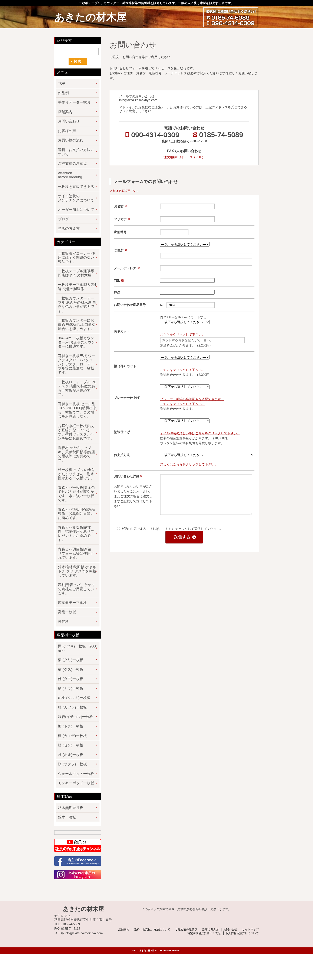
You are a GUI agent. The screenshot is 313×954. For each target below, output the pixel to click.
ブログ (63, 219)
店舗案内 (65, 112)
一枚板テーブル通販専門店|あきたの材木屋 (76, 273)
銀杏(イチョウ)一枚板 (75, 717)
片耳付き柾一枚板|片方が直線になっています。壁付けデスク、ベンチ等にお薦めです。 (76, 432)
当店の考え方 (69, 229)
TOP (61, 83)
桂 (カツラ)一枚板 (72, 707)
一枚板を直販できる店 (76, 187)
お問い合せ (230, 929)
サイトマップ (250, 929)
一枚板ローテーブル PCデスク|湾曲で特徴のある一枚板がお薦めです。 (77, 388)
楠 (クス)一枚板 (70, 669)
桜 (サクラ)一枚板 (72, 764)
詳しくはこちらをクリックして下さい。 (189, 464)
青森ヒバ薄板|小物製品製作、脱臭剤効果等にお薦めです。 (76, 514)
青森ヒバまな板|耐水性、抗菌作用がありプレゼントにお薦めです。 (76, 533)
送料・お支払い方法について (76, 152)
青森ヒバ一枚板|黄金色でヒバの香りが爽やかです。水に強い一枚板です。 (76, 494)
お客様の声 (67, 131)
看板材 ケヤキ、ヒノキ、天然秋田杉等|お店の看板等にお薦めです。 (76, 454)
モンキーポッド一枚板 (76, 783)
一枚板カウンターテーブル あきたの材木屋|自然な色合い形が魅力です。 (77, 304)
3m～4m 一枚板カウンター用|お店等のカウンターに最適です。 (76, 342)
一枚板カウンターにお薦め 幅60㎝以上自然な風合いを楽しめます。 (76, 324)
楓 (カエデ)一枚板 (72, 736)
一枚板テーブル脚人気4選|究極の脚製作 (77, 287)
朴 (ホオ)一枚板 (70, 755)
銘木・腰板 (67, 817)
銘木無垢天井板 (70, 808)
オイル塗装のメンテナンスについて (76, 198)
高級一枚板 (67, 612)
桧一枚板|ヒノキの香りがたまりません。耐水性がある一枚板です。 (76, 474)
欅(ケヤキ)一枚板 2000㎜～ (77, 648)
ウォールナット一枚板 (76, 774)
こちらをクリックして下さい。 (182, 334)
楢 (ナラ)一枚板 (70, 688)
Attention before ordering (70, 175)
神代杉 (63, 622)
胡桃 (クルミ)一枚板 (74, 698)
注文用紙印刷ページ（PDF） (184, 157)
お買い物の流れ (70, 140)
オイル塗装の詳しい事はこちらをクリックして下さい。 (200, 433)
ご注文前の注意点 (72, 163)
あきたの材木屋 (90, 17)
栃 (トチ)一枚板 (70, 726)
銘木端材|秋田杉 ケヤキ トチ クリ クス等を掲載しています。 (77, 571)
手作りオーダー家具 (74, 102)
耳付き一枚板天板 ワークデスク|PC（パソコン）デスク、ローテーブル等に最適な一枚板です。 (76, 364)
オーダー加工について (76, 210)
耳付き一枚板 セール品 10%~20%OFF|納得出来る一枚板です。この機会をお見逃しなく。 (77, 410)
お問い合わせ (69, 121)
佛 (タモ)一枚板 (70, 679)
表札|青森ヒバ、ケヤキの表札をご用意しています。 (76, 589)
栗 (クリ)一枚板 (70, 660)
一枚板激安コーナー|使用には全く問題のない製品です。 (76, 257)
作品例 (63, 93)
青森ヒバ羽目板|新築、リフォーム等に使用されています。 (76, 553)
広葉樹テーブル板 (72, 603)
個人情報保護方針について (242, 933)
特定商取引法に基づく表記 (204, 933)
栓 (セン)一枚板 (70, 745)
